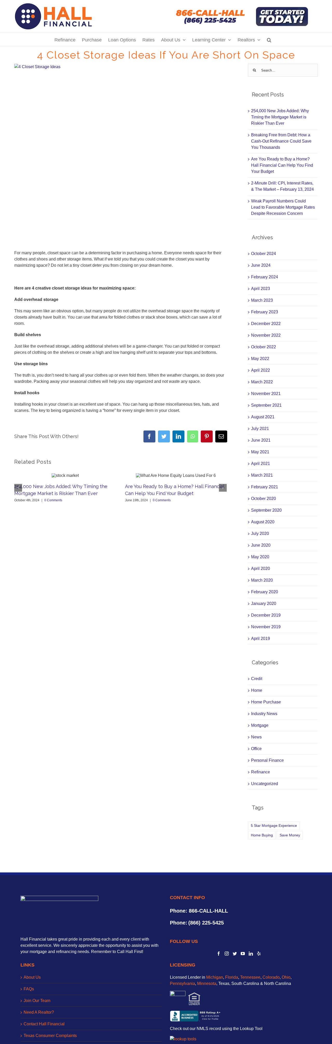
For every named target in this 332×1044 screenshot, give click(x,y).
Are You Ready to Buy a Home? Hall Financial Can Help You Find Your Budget (282, 165)
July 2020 (260, 533)
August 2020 (262, 522)
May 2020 (260, 557)
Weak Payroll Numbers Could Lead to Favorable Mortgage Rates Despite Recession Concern (283, 207)
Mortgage (259, 725)
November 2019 (266, 627)
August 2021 (262, 417)
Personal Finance (267, 760)
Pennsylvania (182, 983)
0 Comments (53, 500)
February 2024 (264, 277)
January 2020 (263, 603)
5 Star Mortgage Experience (274, 825)
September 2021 (266, 405)
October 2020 (263, 498)
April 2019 (260, 638)
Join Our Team (37, 1000)
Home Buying (262, 835)
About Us (32, 977)
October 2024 (263, 253)
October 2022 (263, 347)
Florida (231, 977)
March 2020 (262, 580)
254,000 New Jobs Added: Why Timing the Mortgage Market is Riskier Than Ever (280, 117)
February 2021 (264, 487)
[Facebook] (219, 953)
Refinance (260, 772)
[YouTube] (243, 953)
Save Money (290, 835)
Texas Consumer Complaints (50, 1035)
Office (256, 748)
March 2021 (262, 475)
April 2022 (260, 370)
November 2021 (266, 393)
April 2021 (260, 463)
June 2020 (261, 545)
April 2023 (260, 288)
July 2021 (260, 428)
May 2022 (260, 358)
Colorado (271, 977)
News (256, 737)
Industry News (264, 713)
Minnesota (206, 983)
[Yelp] (259, 953)
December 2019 (266, 615)
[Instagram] (227, 953)
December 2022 (266, 323)
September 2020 (266, 510)
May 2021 (260, 452)
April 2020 (260, 568)
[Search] (269, 39)
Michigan (214, 977)
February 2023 (264, 312)
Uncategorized (264, 783)
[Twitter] (235, 953)
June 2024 (261, 265)
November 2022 (266, 335)
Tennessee (250, 977)
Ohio (286, 977)
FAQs (29, 989)
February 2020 (264, 592)
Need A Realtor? (39, 1012)
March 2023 (262, 300)
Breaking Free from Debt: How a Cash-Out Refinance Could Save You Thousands (281, 141)
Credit (256, 678)
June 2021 (261, 440)
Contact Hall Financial (44, 1024)
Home (256, 690)
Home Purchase (266, 702)
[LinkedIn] (251, 953)
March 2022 (262, 382)
